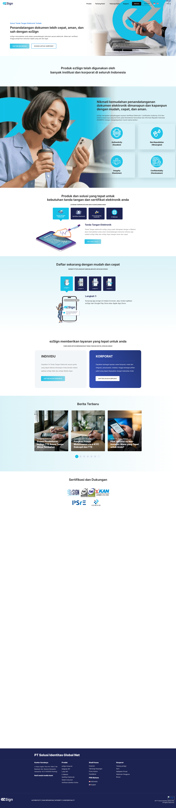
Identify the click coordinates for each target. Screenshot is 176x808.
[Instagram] (43, 779)
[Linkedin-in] (46, 779)
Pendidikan (92, 774)
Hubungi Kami (115, 4)
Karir (117, 769)
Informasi (52, 438)
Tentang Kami (100, 4)
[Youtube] (35, 779)
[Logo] (8, 3)
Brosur (118, 777)
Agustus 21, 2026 (115, 438)
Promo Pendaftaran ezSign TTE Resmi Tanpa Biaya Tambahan (50, 444)
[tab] (61, 213)
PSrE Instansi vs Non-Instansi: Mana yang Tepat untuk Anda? (124, 444)
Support (126, 4)
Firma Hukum (93, 771)
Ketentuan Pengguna (123, 774)
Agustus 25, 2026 (42, 438)
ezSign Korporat (67, 766)
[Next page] (98, 456)
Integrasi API (66, 769)
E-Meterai (65, 774)
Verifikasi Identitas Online (70, 782)
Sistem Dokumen (67, 780)
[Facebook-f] (39, 779)
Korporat (92, 766)
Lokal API (65, 772)
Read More (40, 449)
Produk (88, 4)
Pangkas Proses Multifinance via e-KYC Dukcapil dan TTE (86, 444)
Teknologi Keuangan (95, 769)
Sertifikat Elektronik (68, 777)
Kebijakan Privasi (121, 771)
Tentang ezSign (121, 766)
